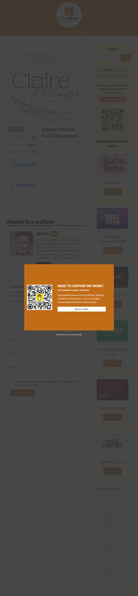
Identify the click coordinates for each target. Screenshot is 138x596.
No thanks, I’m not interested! (69, 334)
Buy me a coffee (82, 309)
